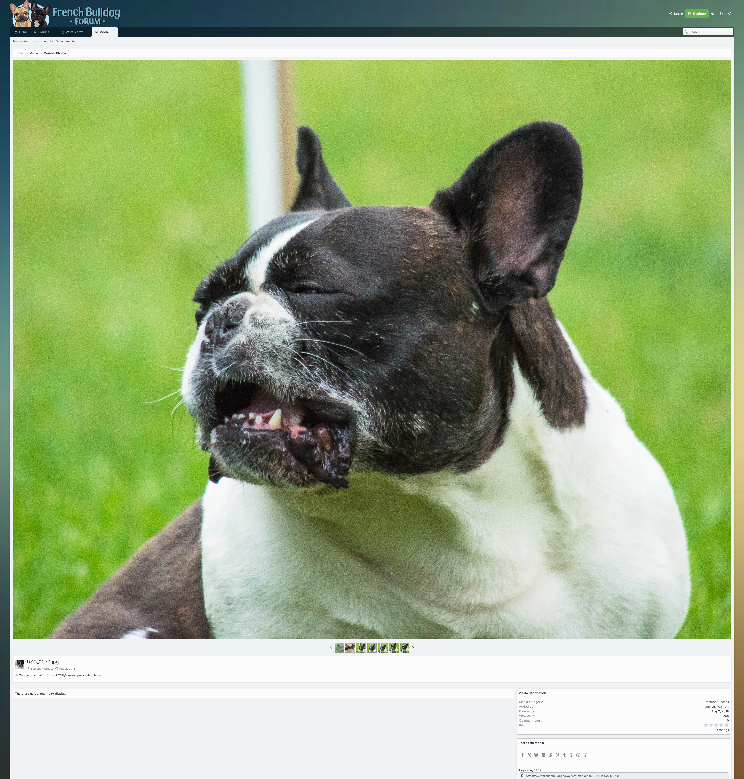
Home (23, 32)
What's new (74, 32)
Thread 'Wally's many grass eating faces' (74, 675)
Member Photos (717, 702)
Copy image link (530, 770)
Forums (44, 32)
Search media (65, 41)
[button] (721, 13)
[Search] (730, 13)
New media (20, 41)
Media (104, 32)
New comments (42, 41)
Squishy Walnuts (41, 668)
